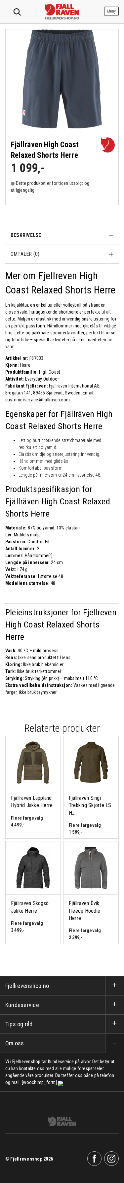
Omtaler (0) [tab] (25, 254)
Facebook (94, 1158)
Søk (17, 12)
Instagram (111, 1158)
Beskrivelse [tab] (26, 235)
